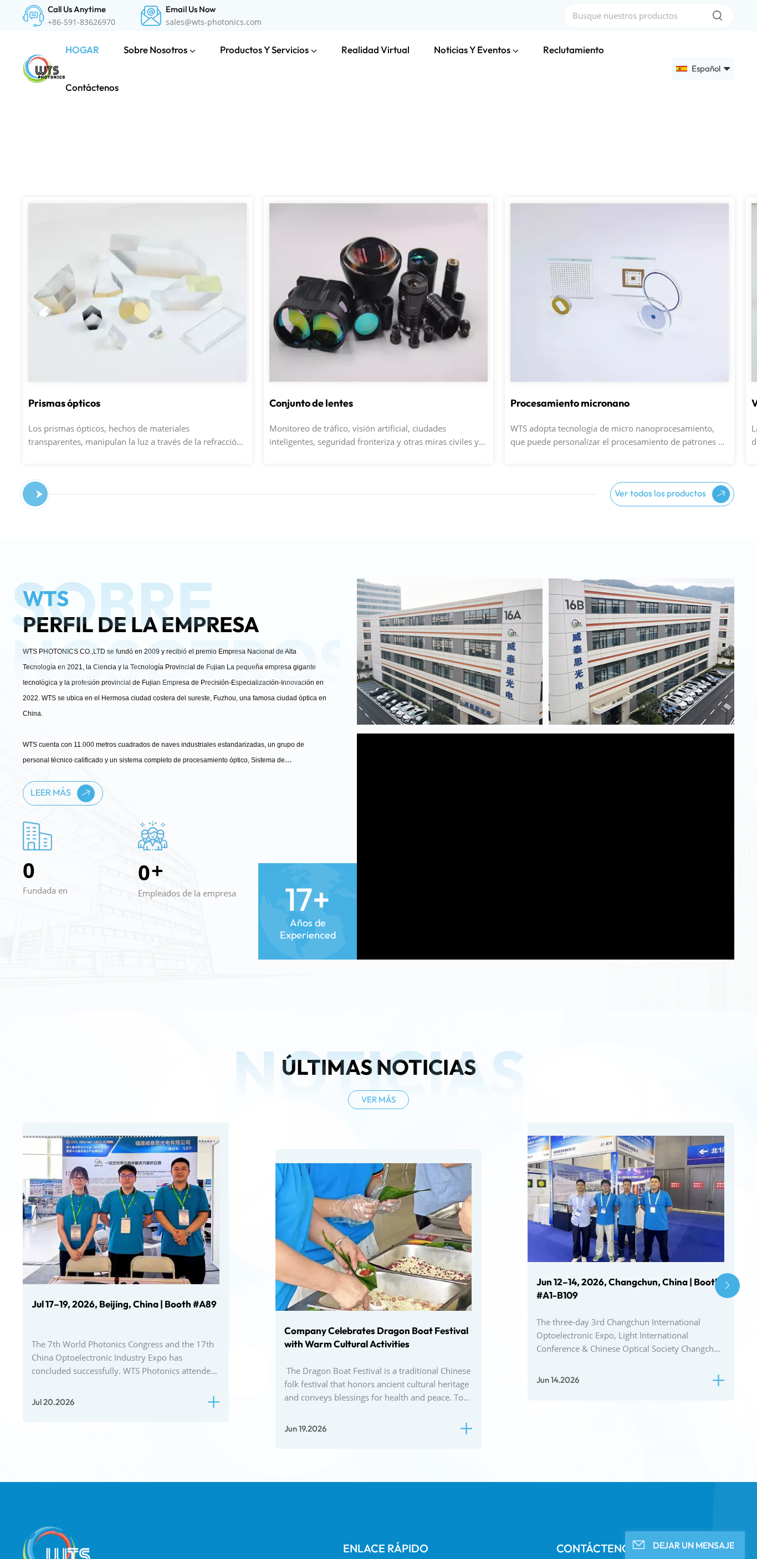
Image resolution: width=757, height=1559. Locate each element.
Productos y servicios (264, 49)
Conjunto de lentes (136, 654)
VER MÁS (378, 1350)
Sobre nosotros (155, 49)
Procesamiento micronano (394, 654)
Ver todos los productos (661, 743)
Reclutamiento (573, 49)
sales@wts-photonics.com (214, 22)
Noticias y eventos (472, 49)
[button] (12, 235)
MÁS (110, 473)
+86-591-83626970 (81, 22)
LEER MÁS (51, 1043)
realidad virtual (375, 49)
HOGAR (82, 49)
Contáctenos (92, 87)
